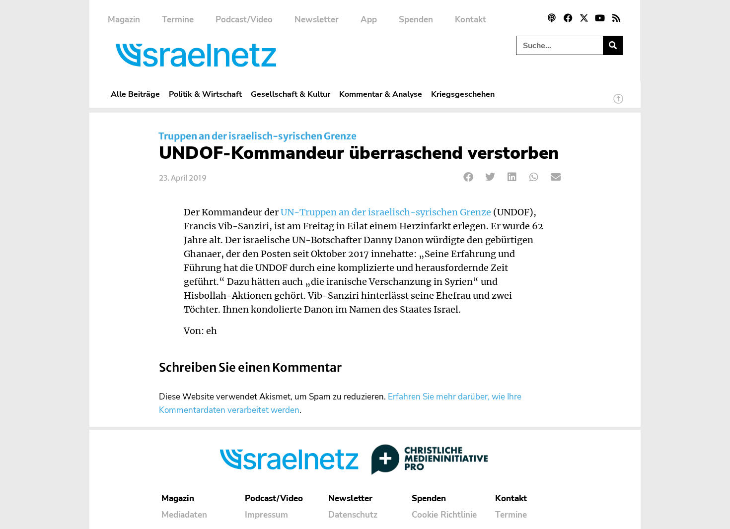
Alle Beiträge (135, 94)
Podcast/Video (244, 19)
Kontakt (470, 19)
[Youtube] (600, 18)
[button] (468, 177)
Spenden (416, 19)
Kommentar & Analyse (380, 94)
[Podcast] (552, 18)
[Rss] (616, 18)
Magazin (124, 19)
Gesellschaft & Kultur (290, 94)
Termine (178, 19)
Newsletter (316, 19)
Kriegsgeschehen (463, 94)
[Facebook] (568, 18)
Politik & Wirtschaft (205, 94)
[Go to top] (618, 103)
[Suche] (612, 45)
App (369, 19)
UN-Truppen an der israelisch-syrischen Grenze (386, 212)
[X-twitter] (584, 18)
